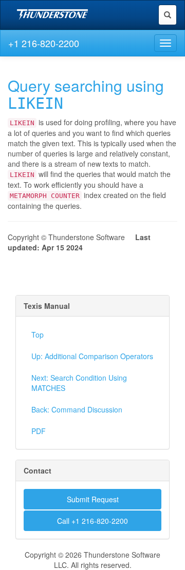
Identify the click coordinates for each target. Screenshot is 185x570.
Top (37, 334)
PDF (38, 431)
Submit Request (93, 499)
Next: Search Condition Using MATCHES (79, 382)
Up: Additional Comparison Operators (92, 356)
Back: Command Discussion (76, 409)
